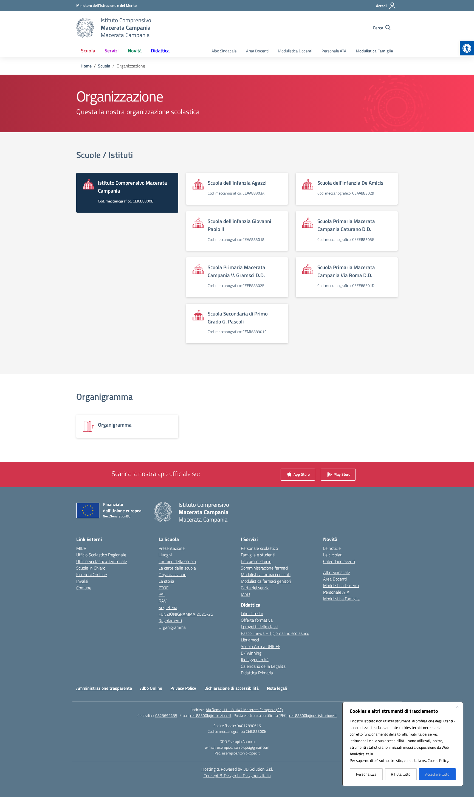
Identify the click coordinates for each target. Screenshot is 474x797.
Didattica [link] (160, 50)
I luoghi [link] (165, 554)
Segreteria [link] (168, 607)
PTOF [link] (163, 587)
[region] (402, 744)
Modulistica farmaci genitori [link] (266, 581)
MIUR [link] (81, 548)
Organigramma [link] (104, 396)
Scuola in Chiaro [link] (90, 568)
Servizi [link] (112, 50)
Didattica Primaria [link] (257, 672)
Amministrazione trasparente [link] (104, 688)
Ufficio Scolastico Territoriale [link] (101, 561)
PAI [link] (162, 594)
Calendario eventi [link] (339, 561)
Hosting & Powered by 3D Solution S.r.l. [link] (237, 769)
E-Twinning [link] (251, 653)
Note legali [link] (277, 688)
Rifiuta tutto (400, 774)
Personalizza (366, 774)
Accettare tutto (437, 774)
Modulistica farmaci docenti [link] (265, 574)
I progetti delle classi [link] (259, 626)
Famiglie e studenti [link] (258, 554)
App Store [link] (301, 474)
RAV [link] (163, 601)
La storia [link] (166, 581)
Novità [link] (135, 50)
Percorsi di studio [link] (256, 561)
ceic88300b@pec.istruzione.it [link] (313, 715)
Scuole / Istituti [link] (104, 154)
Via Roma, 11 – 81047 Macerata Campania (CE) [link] (244, 709)
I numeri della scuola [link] (177, 561)
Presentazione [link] (172, 548)
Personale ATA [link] (333, 51)
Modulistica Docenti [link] (295, 51)
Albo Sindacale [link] (224, 51)
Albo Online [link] (151, 688)
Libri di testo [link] (252, 613)
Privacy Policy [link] (183, 688)
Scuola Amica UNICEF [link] (260, 646)
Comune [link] (83, 587)
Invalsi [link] (82, 581)
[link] (467, 48)
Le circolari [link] (332, 554)
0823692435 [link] (166, 715)
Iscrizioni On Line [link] (91, 574)
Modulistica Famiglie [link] (374, 51)
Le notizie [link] (332, 548)
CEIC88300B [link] (256, 731)
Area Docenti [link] (257, 51)
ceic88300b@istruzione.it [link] (211, 715)
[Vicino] (457, 706)
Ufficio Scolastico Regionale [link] (101, 554)
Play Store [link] (341, 474)
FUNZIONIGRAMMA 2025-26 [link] (186, 614)
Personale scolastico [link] (259, 548)
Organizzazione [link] (172, 574)
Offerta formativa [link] (257, 620)
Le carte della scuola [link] (177, 568)
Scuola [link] (88, 50)
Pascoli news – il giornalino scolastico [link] (275, 633)
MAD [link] (245, 594)
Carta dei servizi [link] (255, 587)
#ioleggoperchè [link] (255, 659)
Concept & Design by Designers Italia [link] (237, 775)
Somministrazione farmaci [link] (264, 568)
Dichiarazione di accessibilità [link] (231, 688)
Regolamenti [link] (170, 620)
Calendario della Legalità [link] (263, 666)
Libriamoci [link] (250, 640)
